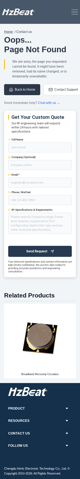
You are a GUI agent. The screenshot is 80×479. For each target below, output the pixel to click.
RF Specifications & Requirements (32, 210)
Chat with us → (49, 103)
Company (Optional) (23, 157)
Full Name (17, 139)
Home (8, 31)
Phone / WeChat (21, 192)
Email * (15, 175)
